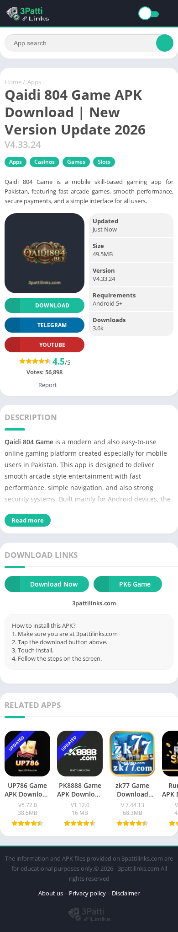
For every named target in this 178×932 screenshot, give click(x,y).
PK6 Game (135, 584)
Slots (104, 162)
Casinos (44, 162)
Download (52, 305)
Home (13, 82)
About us (50, 893)
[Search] (164, 43)
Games (76, 162)
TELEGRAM (52, 325)
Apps (34, 82)
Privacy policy (87, 893)
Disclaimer (126, 893)
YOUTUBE (52, 345)
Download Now (54, 584)
